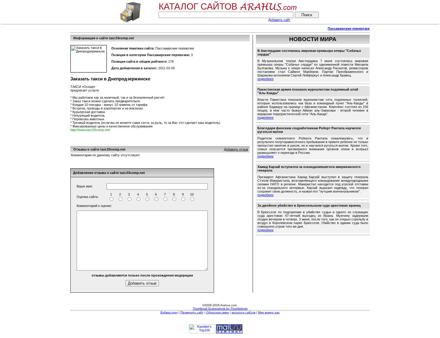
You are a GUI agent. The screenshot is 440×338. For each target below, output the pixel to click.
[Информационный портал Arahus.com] (130, 22)
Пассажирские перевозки (349, 28)
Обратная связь (217, 312)
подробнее (265, 79)
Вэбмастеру (169, 312)
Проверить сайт (192, 312)
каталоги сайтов (243, 312)
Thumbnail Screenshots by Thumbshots (220, 308)
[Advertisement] (179, 28)
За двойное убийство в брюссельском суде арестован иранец (309, 205)
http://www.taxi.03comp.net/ (90, 130)
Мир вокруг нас (269, 312)
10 (192, 194)
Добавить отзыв (236, 149)
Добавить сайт (279, 20)
